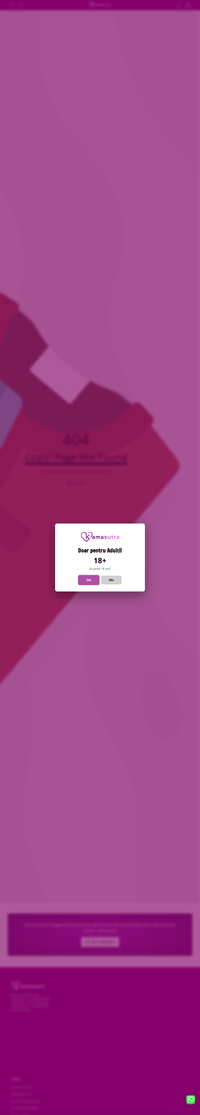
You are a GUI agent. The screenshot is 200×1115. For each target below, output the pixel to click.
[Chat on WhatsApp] (190, 1099)
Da (89, 580)
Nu (111, 580)
